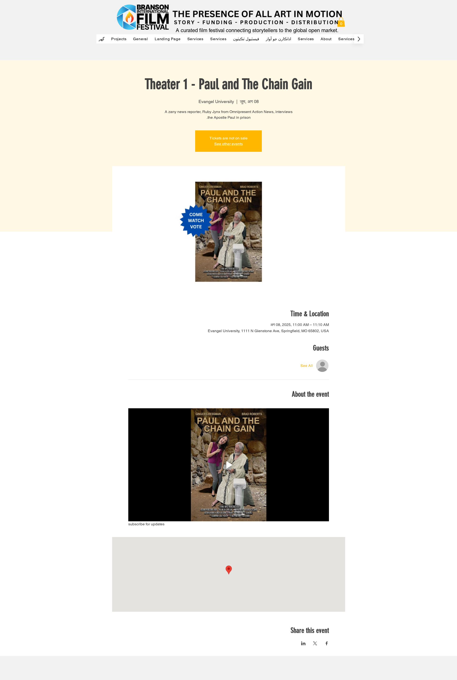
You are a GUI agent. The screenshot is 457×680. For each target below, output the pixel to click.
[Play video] (228, 464)
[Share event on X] (315, 643)
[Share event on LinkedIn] (303, 643)
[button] (341, 22)
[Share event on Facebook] (326, 643)
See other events (228, 144)
